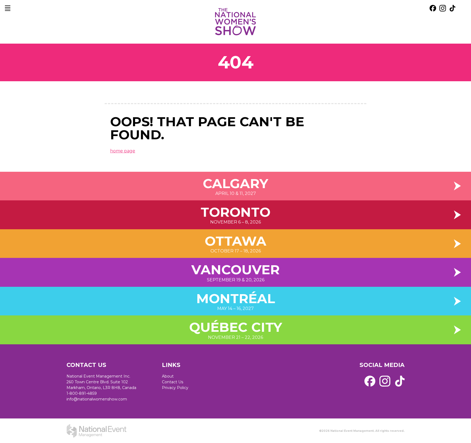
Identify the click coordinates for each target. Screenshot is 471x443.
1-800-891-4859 (82, 393)
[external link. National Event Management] (96, 431)
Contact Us (172, 381)
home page (122, 150)
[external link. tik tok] (452, 8)
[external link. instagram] (443, 8)
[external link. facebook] (433, 8)
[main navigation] (8, 8)
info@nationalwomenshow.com (97, 399)
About (168, 376)
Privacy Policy (175, 387)
